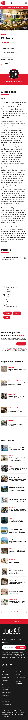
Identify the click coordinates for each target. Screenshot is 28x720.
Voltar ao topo (15, 621)
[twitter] (15, 665)
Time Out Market (20, 677)
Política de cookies (6, 692)
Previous (2, 18)
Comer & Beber (19, 7)
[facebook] (11, 665)
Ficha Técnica (5, 674)
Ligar (7, 317)
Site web (17, 313)
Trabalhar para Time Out (5, 684)
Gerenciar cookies (6, 704)
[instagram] (3, 665)
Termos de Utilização (6, 654)
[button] (25, 258)
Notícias (3, 7)
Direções (8, 313)
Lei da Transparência (5, 700)
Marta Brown (18, 81)
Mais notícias (14, 612)
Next (25, 18)
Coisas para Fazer (11, 7)
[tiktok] (7, 665)
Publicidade (19, 674)
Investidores (5, 680)
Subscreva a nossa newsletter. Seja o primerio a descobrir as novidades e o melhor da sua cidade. (13, 339)
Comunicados (5, 677)
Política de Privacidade (13, 349)
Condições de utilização (5, 696)
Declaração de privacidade (5, 688)
